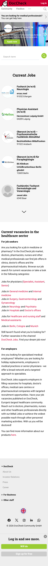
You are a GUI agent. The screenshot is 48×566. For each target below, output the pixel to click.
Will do (24, 546)
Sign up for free (24, 554)
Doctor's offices (33, 310)
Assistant (39, 281)
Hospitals (14, 310)
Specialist (28, 281)
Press (5, 482)
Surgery (13, 299)
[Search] (44, 9)
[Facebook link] (9, 520)
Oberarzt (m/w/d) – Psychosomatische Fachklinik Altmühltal (28, 134)
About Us (7, 471)
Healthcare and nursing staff (26, 316)
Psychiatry (31, 306)
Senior (4, 285)
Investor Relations (11, 477)
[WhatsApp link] (38, 520)
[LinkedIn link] (31, 520)
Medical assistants (11, 320)
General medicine (18, 291)
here (13, 434)
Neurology (14, 306)
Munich (34, 326)
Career (6, 487)
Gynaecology (8, 302)
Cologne (21, 326)
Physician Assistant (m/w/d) (27, 110)
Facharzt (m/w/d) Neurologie (26, 88)
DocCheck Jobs (9, 339)
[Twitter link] (16, 520)
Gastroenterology (28, 299)
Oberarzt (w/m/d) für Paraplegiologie (28, 158)
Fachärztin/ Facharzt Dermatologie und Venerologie (28, 188)
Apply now (12, 41)
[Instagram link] (24, 520)
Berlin (12, 326)
